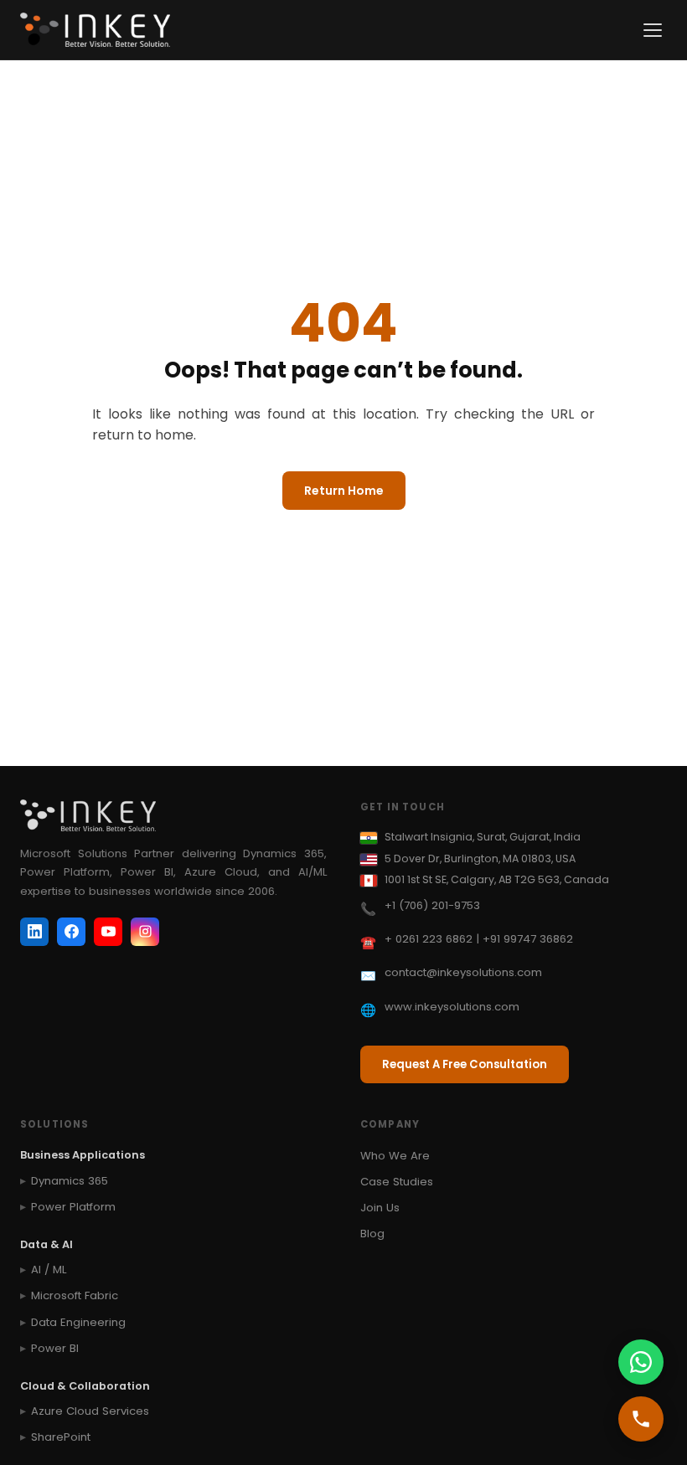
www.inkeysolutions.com (452, 1007)
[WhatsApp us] (641, 1362)
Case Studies (396, 1182)
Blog (372, 1233)
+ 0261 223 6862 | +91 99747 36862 (479, 939)
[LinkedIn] (34, 932)
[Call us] (641, 1419)
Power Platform (73, 1207)
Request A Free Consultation (464, 1064)
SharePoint (60, 1437)
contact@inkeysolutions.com (463, 972)
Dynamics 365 (69, 1181)
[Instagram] (145, 932)
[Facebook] (71, 932)
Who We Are (395, 1156)
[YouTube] (108, 932)
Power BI (55, 1348)
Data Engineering (78, 1322)
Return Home (344, 490)
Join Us (380, 1208)
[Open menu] (652, 30)
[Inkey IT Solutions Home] (95, 30)
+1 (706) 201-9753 (432, 905)
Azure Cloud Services (90, 1411)
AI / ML (48, 1269)
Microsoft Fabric (74, 1295)
